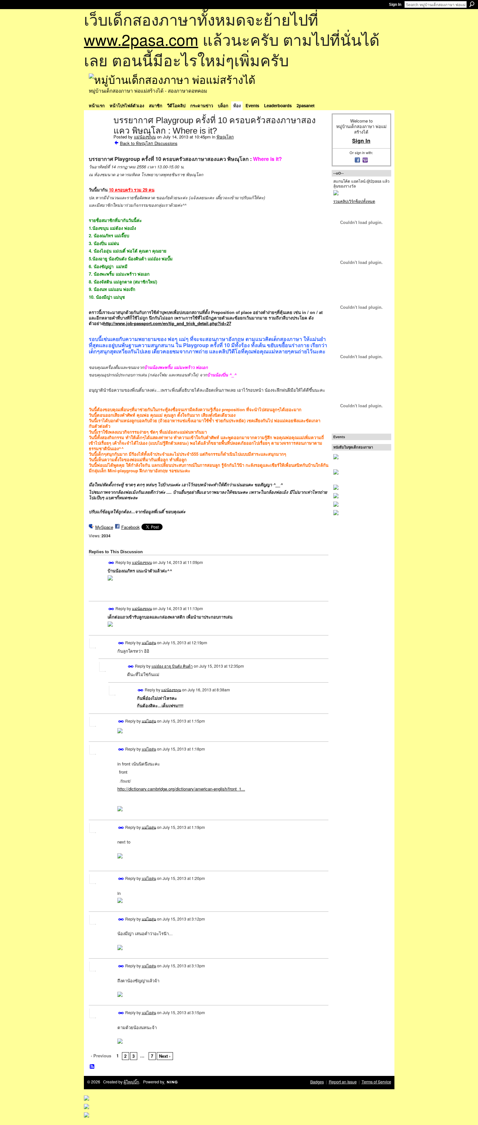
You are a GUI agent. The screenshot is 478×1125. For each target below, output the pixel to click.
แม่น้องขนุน (145, 137)
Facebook (130, 527)
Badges (317, 1082)
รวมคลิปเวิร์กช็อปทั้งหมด (354, 201)
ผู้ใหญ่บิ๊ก (131, 1082)
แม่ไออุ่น (149, 642)
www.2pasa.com (141, 39)
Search (471, 4)
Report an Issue (343, 1082)
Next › (164, 1056)
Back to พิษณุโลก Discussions (149, 143)
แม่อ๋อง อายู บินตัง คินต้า (172, 666)
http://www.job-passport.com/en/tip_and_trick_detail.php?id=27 (167, 323)
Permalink (111, 563)
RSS (92, 1067)
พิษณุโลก (225, 137)
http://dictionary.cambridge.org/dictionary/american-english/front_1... (181, 789)
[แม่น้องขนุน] (99, 134)
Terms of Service (376, 1082)
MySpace (104, 527)
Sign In (395, 4)
